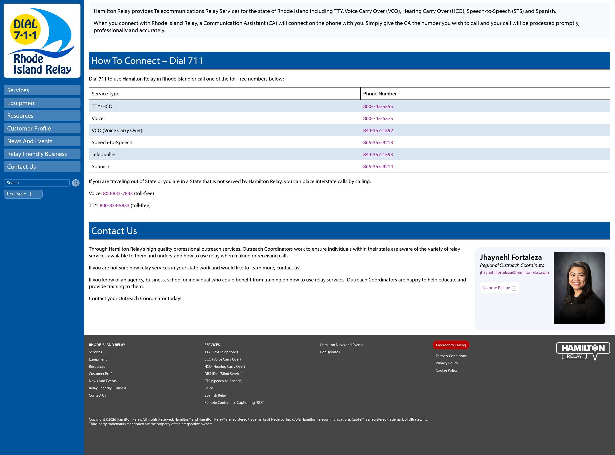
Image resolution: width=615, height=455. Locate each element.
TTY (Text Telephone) (221, 351)
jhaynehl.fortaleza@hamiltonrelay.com (514, 272)
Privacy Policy (447, 363)
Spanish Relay (215, 395)
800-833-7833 (118, 193)
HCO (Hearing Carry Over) (224, 366)
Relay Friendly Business (37, 154)
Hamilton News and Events (341, 344)
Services (18, 90)
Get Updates (330, 351)
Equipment (21, 103)
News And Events (29, 141)
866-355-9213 (378, 142)
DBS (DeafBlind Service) (223, 373)
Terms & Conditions (451, 355)
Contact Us (21, 166)
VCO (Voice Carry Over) (222, 359)
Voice (208, 388)
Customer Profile (29, 128)
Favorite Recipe (500, 289)
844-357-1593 (378, 154)
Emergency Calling (451, 345)
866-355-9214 (378, 166)
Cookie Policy (447, 370)
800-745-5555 (378, 106)
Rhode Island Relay (107, 344)
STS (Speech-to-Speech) (223, 380)
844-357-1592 (378, 130)
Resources (20, 115)
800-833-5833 (114, 205)
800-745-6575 (378, 118)
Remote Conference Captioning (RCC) (234, 402)
